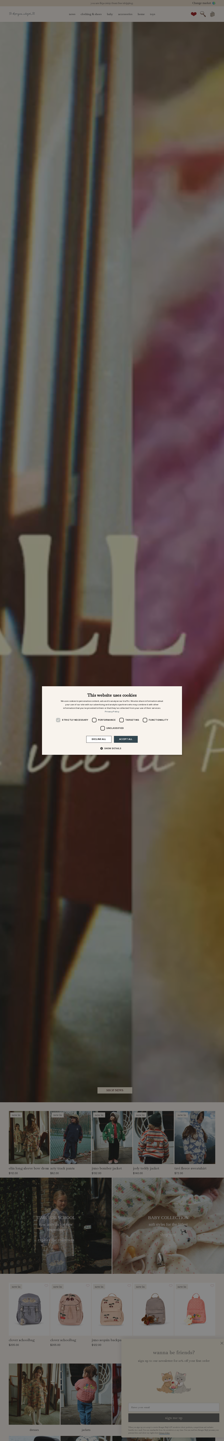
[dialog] (112, 720)
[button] (112, 748)
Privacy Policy (112, 712)
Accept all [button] (125, 739)
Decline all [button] (99, 739)
